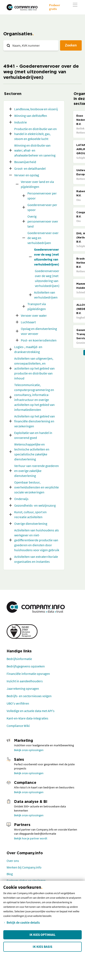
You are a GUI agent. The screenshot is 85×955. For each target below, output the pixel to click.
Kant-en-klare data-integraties (27, 718)
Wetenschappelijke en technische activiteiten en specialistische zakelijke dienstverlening (31, 451)
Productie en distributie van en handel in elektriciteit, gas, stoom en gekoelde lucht (35, 134)
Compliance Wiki (18, 726)
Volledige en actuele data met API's (30, 711)
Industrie (20, 122)
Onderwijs (21, 499)
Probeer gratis (54, 7)
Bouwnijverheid (25, 162)
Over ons (13, 861)
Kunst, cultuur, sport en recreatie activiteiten (30, 514)
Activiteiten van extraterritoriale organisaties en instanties (36, 559)
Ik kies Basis (42, 947)
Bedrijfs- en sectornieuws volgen (29, 696)
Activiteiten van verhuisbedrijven (46, 294)
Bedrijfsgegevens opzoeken (26, 666)
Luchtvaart (28, 322)
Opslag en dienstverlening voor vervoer (39, 331)
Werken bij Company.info (24, 867)
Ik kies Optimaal (42, 935)
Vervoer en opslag (26, 175)
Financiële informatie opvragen (28, 674)
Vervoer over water (34, 315)
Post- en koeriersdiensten (39, 340)
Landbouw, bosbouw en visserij (36, 109)
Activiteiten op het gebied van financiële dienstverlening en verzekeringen (34, 421)
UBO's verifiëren (18, 703)
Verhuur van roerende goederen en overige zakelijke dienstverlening (36, 471)
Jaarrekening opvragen (23, 688)
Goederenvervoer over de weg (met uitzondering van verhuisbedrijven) (46, 256)
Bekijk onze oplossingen (29, 750)
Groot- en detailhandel (30, 168)
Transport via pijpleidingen (36, 306)
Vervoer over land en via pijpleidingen (37, 184)
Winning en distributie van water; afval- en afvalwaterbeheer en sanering (34, 150)
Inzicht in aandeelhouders (25, 681)
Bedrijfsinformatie (19, 659)
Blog (10, 874)
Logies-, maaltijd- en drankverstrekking (28, 349)
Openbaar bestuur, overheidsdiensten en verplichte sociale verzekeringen (36, 487)
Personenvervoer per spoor (42, 195)
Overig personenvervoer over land (42, 221)
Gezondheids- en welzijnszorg (35, 505)
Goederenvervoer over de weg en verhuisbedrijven (43, 238)
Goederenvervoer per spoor (42, 207)
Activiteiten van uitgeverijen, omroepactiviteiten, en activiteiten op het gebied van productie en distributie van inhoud (34, 368)
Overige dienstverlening (30, 523)
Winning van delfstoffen (30, 116)
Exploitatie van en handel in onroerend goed (33, 435)
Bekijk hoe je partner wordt (30, 838)
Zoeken (71, 45)
